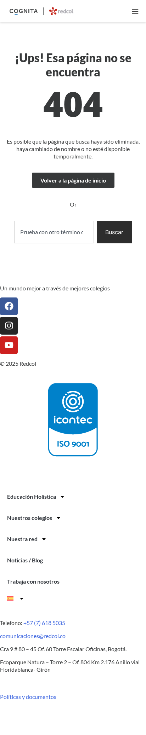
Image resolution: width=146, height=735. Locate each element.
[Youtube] (9, 345)
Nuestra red (22, 539)
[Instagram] (9, 326)
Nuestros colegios (29, 517)
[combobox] (54, 232)
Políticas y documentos (28, 696)
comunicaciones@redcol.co (33, 635)
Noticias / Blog (25, 560)
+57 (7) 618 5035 (44, 622)
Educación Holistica (31, 496)
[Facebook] (9, 306)
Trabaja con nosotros (33, 581)
